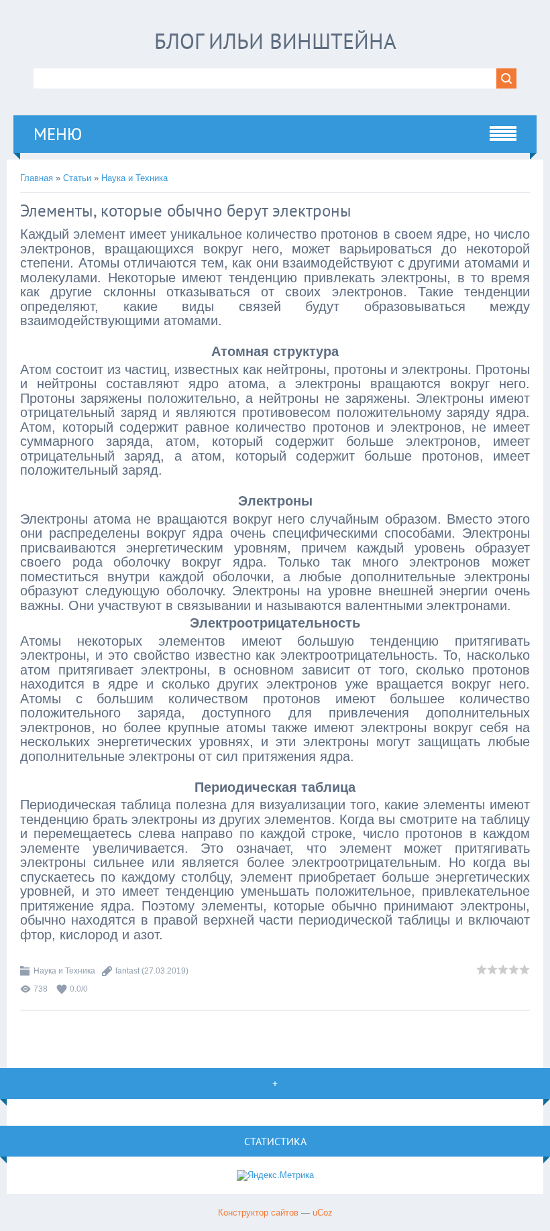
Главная (36, 178)
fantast (127, 971)
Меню (58, 134)
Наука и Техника (134, 178)
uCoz (323, 1213)
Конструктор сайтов (258, 1213)
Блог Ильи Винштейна (275, 41)
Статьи (77, 178)
